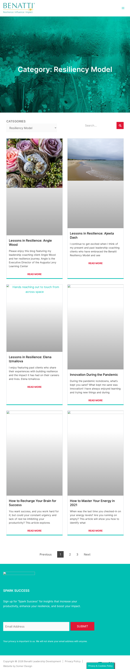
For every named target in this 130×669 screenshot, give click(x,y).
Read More (34, 274)
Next (87, 554)
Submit (82, 626)
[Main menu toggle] (123, 8)
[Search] (120, 125)
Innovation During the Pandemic (94, 375)
